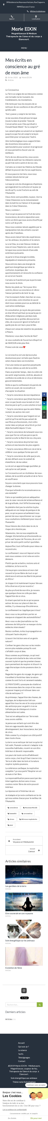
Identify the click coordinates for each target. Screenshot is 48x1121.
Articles (8, 1019)
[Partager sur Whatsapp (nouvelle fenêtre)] (44, 408)
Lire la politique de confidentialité (15, 1110)
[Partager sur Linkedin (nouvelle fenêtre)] (44, 403)
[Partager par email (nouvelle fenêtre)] (44, 412)
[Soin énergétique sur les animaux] (24, 929)
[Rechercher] (40, 1004)
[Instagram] (24, 990)
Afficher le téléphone (37, 11)
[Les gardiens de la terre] (24, 874)
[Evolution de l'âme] (24, 956)
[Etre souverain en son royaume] (24, 902)
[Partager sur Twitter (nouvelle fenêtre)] (44, 399)
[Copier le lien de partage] (44, 416)
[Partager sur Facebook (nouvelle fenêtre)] (44, 394)
